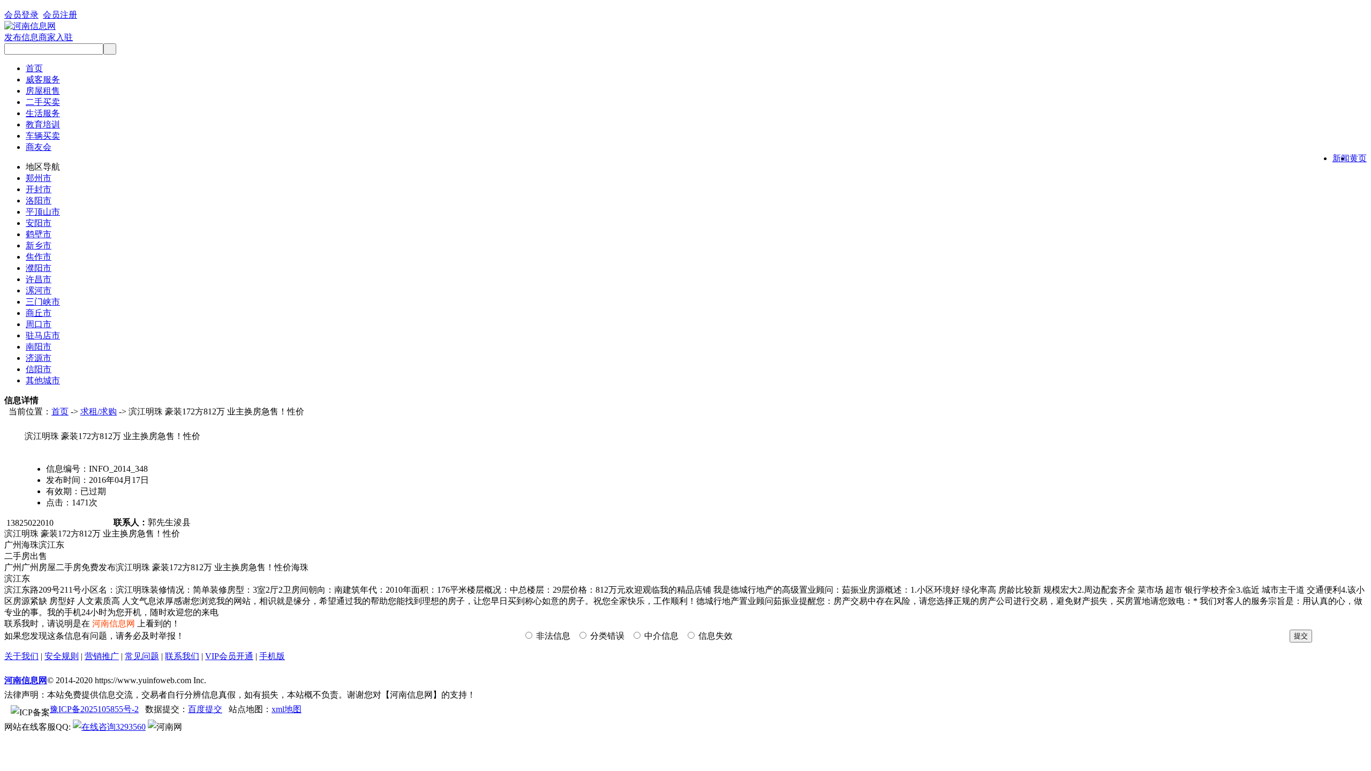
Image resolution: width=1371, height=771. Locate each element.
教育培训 (43, 124)
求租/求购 (98, 411)
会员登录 (21, 14)
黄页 (1358, 158)
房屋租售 (43, 90)
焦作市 (38, 256)
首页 (34, 68)
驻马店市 (43, 335)
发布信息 (21, 37)
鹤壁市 (38, 234)
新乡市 (38, 245)
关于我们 (21, 656)
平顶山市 (43, 211)
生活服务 (43, 113)
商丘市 (38, 313)
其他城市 (43, 380)
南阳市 (38, 346)
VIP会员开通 (229, 656)
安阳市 (38, 223)
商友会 (38, 147)
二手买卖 (43, 102)
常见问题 (142, 656)
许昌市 (38, 279)
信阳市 (38, 369)
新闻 (1341, 158)
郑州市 (38, 178)
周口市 (38, 324)
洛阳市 (38, 200)
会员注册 (60, 14)
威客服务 (43, 79)
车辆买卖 (43, 135)
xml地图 (287, 709)
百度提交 (205, 709)
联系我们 (182, 656)
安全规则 (61, 656)
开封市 (38, 189)
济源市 (38, 357)
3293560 (131, 726)
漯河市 (38, 290)
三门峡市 (43, 301)
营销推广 (102, 656)
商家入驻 (56, 37)
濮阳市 (38, 268)
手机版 (272, 656)
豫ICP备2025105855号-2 (94, 709)
